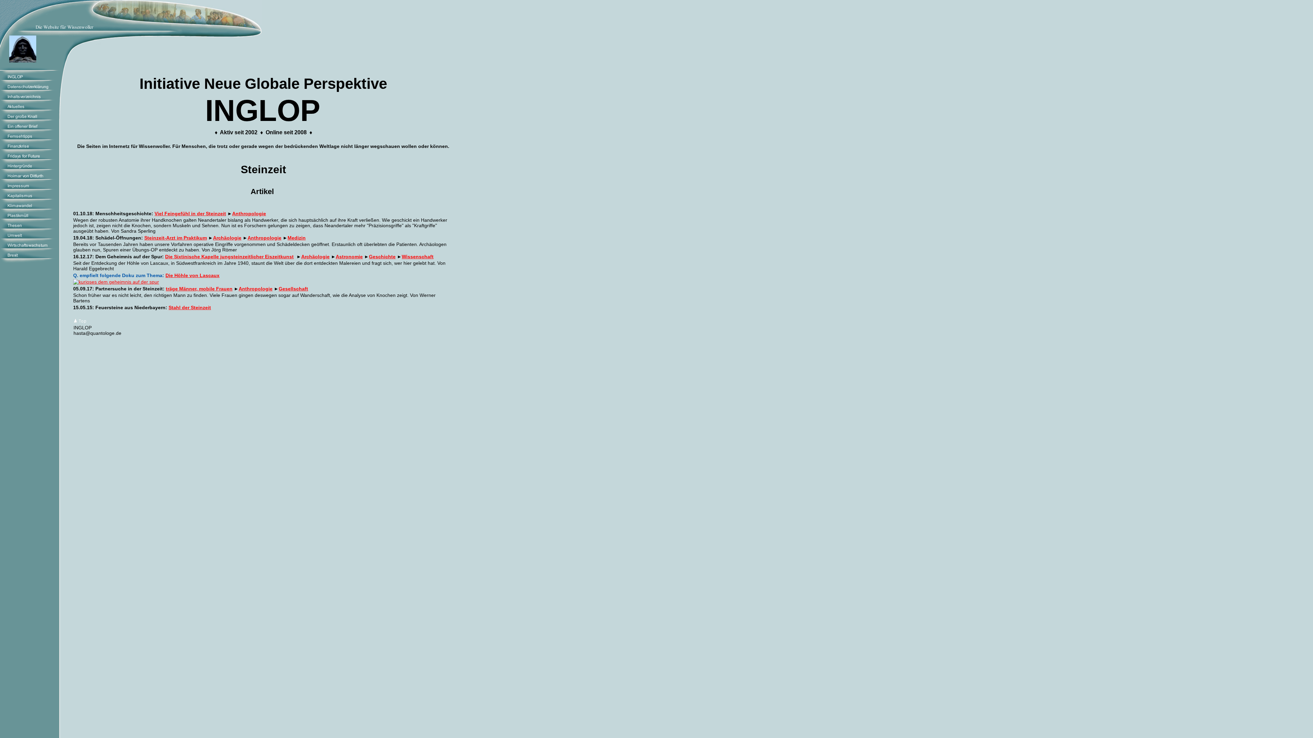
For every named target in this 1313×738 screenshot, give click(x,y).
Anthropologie (249, 213)
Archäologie (227, 238)
